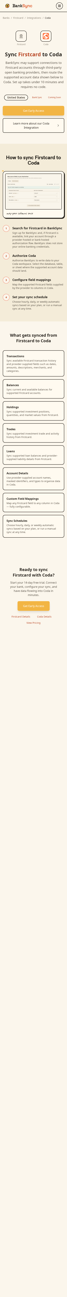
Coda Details (44, 616)
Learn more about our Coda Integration (31, 125)
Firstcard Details (21, 616)
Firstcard (18, 17)
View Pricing (33, 622)
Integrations (34, 17)
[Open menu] (59, 5)
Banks (6, 17)
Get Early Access (33, 111)
